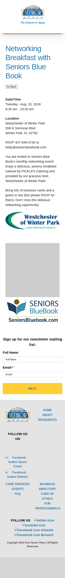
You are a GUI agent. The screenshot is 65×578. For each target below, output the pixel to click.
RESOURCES (47, 419)
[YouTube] (23, 446)
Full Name (10, 352)
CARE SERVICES (18, 484)
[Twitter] (15, 446)
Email (8, 367)
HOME (47, 410)
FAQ (18, 493)
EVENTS (18, 488)
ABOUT (47, 414)
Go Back (11, 86)
